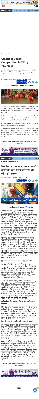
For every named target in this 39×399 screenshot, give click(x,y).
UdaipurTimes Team (10, 79)
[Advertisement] (19, 32)
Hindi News (12, 161)
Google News (19, 143)
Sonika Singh (8, 177)
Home (3, 54)
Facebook (22, 141)
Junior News (12, 54)
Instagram (29, 141)
